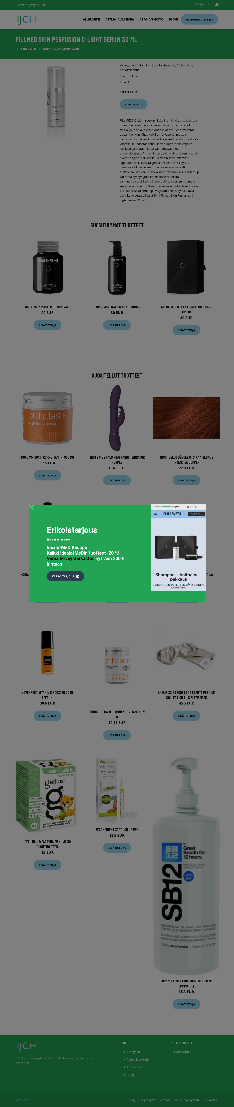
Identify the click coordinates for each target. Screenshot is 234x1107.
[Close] (31, 507)
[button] (65, 576)
